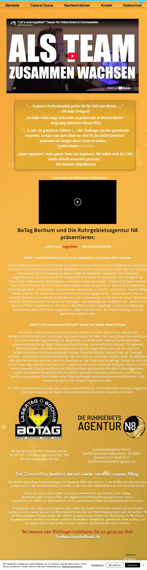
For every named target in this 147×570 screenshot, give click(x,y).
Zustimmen (132, 565)
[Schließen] (143, 565)
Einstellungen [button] (98, 565)
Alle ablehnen (115, 565)
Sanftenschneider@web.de (78, 536)
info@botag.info (41, 459)
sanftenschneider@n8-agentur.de (112, 461)
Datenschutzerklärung (72, 566)
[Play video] (77, 202)
